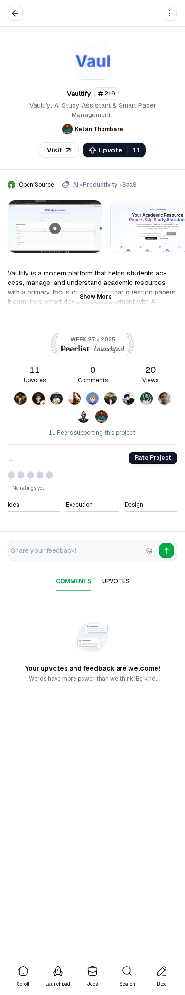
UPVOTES (116, 581)
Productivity (100, 185)
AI (75, 185)
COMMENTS (73, 581)
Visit (54, 150)
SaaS (129, 185)
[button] (169, 13)
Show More (96, 297)
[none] (149, 550)
